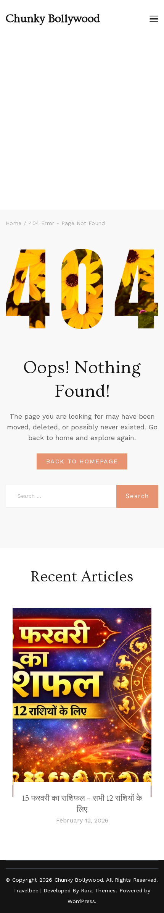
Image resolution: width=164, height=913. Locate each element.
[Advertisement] (82, 124)
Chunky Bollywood (53, 18)
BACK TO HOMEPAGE (82, 461)
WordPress (81, 901)
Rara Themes (98, 890)
